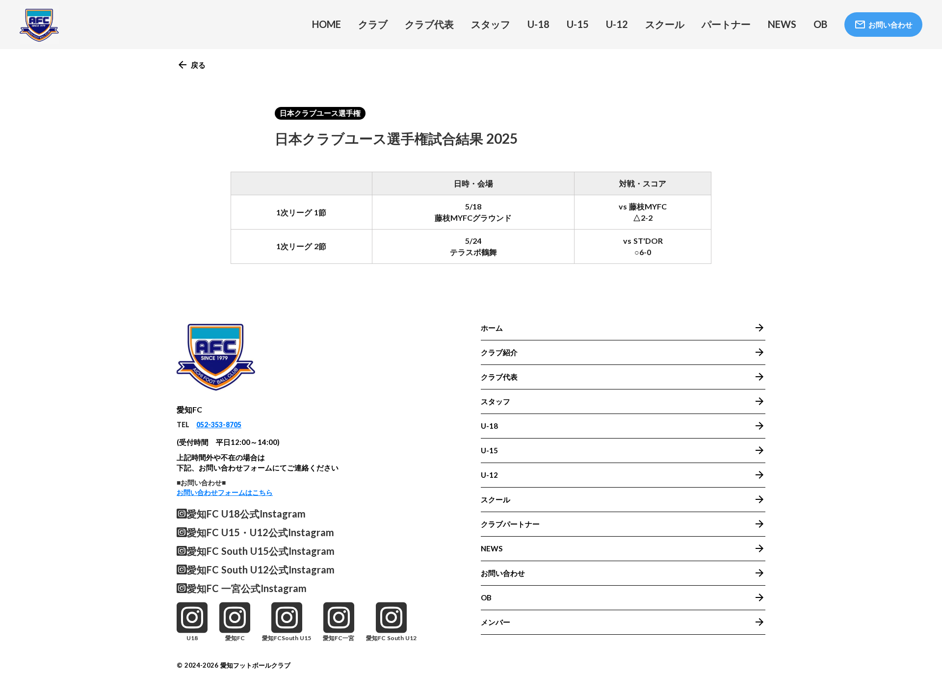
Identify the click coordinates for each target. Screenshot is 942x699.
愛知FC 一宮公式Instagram (247, 588)
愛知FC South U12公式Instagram (261, 569)
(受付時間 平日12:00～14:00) (228, 442)
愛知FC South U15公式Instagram (261, 551)
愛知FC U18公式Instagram (246, 513)
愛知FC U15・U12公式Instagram (260, 532)
